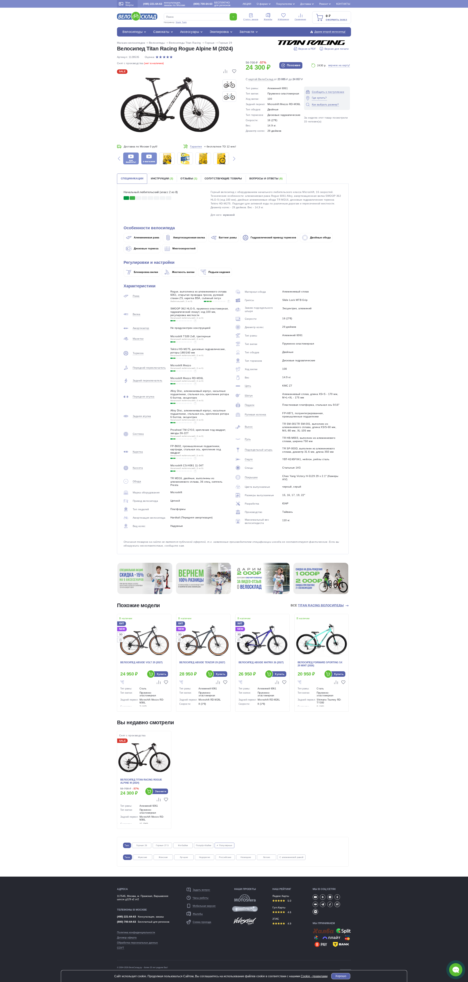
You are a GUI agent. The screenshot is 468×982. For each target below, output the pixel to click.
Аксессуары (189, 32)
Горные (210, 42)
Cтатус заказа (250, 19)
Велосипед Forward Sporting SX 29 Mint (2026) (320, 664)
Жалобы (268, 19)
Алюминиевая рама (146, 237)
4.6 (289, 912)
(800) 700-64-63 (126, 921)
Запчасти (246, 32)
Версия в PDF (307, 48)
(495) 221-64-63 (126, 916)
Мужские (142, 857)
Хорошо (340, 976)
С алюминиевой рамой (291, 857)
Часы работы (200, 897)
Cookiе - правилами (314, 976)
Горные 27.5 (162, 845)
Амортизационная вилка (188, 237)
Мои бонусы (129, 3)
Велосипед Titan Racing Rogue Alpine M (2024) (141, 781)
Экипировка (219, 32)
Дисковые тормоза (145, 248)
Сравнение (300, 19)
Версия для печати (336, 48)
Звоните (160, 791)
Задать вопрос (201, 889)
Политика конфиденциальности (136, 932)
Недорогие (204, 857)
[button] (119, 158)
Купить (162, 674)
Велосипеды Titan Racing (185, 42)
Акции (247, 4)
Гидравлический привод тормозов (273, 237)
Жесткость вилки (183, 272)
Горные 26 (141, 845)
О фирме (262, 4)
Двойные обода (320, 237)
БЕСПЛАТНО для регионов (211, 4)
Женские (163, 857)
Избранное (283, 19)
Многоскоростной (184, 248)
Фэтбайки (183, 845)
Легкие (266, 857)
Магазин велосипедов (131, 42)
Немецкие (246, 857)
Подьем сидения (219, 272)
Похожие (293, 65)
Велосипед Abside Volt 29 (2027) (141, 662)
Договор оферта (127, 937)
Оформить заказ (336, 20)
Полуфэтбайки (203, 845)
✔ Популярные (224, 845)
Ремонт (323, 4)
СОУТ (120, 947)
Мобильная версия (204, 905)
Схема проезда (202, 921)
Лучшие (184, 857)
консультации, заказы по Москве (164, 4)
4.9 (289, 923)
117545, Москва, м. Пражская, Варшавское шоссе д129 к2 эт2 (142, 898)
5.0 (289, 900)
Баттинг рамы (227, 237)
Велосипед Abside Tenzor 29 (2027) (202, 662)
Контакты (343, 4)
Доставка (305, 4)
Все (317, 605)
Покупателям (284, 4)
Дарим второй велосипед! (330, 31)
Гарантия (196, 146)
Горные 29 (225, 42)
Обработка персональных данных (137, 942)
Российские (225, 857)
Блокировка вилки (145, 272)
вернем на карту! (339, 65)
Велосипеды (132, 32)
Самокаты (161, 32)
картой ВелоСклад (260, 79)
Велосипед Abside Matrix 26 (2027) (261, 662)
